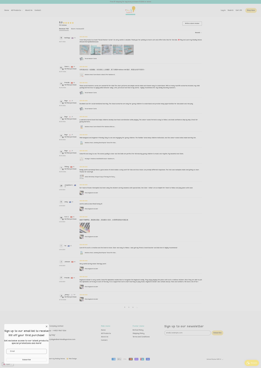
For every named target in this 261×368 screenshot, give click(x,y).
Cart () (239, 10)
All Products (106, 333)
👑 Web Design (71, 359)
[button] (230, 10)
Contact (38, 10)
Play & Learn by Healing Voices (54, 359)
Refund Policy (138, 330)
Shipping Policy (138, 333)
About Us (28, 10)
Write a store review (192, 23)
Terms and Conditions (141, 337)
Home (6, 10)
